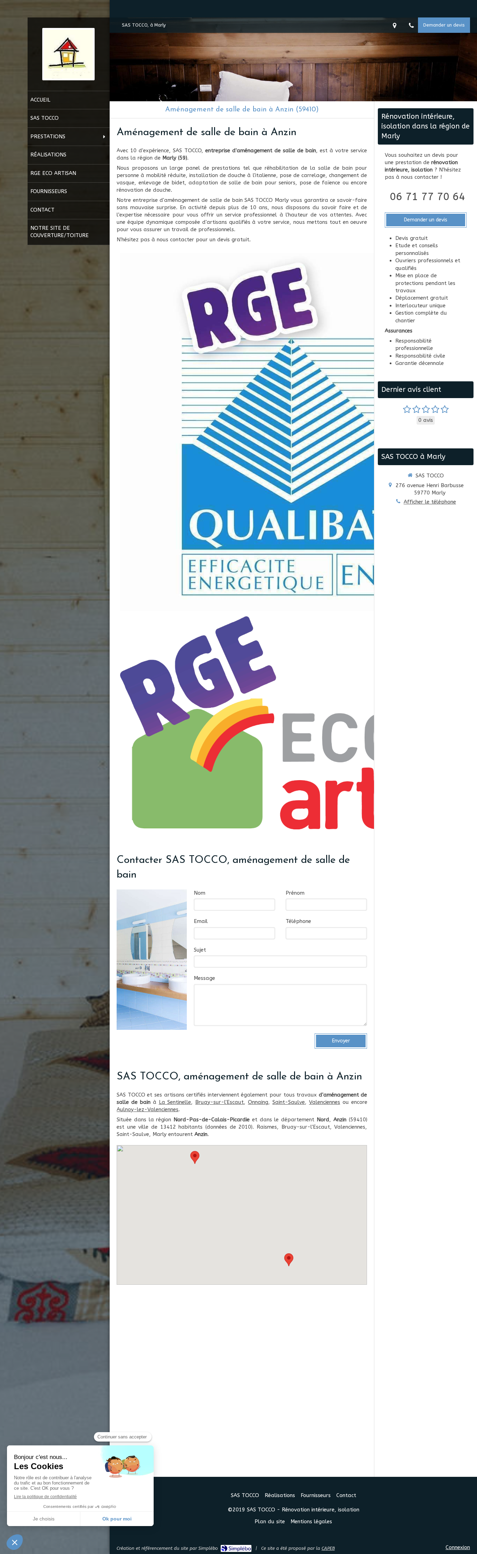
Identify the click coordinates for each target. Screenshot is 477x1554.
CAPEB (328, 1548)
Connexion (458, 1547)
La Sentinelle (175, 1102)
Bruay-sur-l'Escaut (219, 1102)
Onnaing (258, 1102)
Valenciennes (324, 1102)
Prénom (295, 893)
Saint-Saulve (288, 1102)
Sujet (200, 950)
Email (201, 921)
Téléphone (298, 921)
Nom (199, 893)
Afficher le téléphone (430, 502)
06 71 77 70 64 (427, 196)
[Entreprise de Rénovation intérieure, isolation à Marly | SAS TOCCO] (68, 54)
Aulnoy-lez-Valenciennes (147, 1109)
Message (204, 978)
